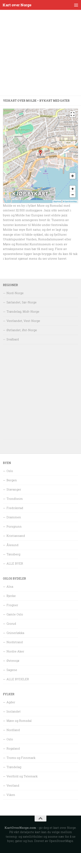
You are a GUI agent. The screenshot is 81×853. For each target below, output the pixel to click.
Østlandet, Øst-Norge (21, 330)
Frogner (12, 605)
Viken (10, 795)
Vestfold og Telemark (22, 776)
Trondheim (14, 499)
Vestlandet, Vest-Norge (23, 321)
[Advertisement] (40, 52)
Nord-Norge (15, 293)
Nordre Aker (15, 651)
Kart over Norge (17, 4)
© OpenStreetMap (70, 202)
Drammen (13, 517)
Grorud (11, 623)
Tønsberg (13, 554)
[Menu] (76, 5)
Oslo (9, 471)
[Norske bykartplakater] (30, 199)
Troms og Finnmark (20, 758)
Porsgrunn (14, 526)
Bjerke (11, 596)
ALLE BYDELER (17, 679)
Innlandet (13, 711)
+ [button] (72, 188)
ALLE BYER (14, 563)
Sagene (11, 670)
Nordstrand (14, 642)
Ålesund (12, 545)
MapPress (57, 202)
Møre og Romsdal (19, 721)
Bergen (11, 480)
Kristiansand (15, 536)
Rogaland (13, 748)
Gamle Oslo (14, 614)
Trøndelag (13, 767)
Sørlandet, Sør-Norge (21, 302)
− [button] (72, 194)
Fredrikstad (14, 508)
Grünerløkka (15, 633)
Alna (9, 586)
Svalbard (12, 339)
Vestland (12, 785)
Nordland (13, 730)
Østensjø (12, 661)
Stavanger (13, 489)
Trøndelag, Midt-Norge (22, 311)
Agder (10, 702)
